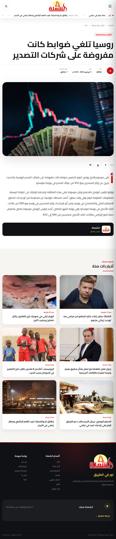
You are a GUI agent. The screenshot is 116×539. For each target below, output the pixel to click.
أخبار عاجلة (56, 466)
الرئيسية (111, 25)
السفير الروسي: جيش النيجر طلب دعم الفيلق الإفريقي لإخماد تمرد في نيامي (88, 423)
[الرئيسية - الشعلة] (58, 6)
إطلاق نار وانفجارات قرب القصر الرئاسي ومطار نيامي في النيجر (57, 15)
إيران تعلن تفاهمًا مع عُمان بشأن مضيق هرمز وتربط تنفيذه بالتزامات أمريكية (88, 371)
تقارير (58, 484)
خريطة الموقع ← (103, 516)
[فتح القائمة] (110, 6)
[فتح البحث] (6, 6)
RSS (25, 479)
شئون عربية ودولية (98, 25)
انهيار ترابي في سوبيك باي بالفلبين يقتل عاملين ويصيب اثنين (33, 318)
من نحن (24, 462)
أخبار (58, 462)
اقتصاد (57, 475)
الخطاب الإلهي (54, 479)
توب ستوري (56, 488)
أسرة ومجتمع (55, 470)
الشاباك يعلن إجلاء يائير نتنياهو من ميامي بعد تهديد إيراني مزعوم (87, 318)
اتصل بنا (24, 475)
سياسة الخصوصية (21, 470)
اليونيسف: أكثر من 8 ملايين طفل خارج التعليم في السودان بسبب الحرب (30, 371)
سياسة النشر (23, 466)
